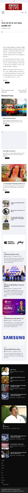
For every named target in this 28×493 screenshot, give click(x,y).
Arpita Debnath (15, 371)
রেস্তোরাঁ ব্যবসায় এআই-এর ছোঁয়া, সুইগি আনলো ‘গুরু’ (14, 318)
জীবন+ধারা (3, 480)
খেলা (2, 475)
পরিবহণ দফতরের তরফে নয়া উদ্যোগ (9, 118)
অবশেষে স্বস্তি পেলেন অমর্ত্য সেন (9, 151)
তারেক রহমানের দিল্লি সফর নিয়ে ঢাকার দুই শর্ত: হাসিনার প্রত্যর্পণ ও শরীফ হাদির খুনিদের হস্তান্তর (17, 218)
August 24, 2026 (17, 288)
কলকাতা (2, 467)
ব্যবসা (5, 252)
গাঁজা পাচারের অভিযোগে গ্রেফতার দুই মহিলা (17, 444)
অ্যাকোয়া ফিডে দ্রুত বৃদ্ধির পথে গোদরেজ (11, 254)
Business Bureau (8, 256)
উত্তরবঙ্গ (2, 465)
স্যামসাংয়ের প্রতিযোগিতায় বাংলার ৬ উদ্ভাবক (12, 349)
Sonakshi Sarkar (15, 446)
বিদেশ (2, 472)
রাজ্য (2, 20)
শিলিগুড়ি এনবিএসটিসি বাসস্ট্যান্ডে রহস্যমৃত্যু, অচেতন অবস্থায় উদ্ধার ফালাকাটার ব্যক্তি (18, 395)
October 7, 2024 (16, 428)
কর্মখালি (2, 482)
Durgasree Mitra (15, 380)
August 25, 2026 (17, 256)
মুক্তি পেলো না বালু (13, 369)
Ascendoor (8, 491)
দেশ (2, 470)
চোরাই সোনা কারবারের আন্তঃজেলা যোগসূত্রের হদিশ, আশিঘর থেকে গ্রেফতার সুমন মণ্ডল (18, 453)
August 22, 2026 (17, 320)
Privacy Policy (6, 484)
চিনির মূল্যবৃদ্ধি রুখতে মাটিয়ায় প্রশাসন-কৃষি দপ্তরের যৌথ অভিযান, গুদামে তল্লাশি (18, 386)
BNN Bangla (14, 489)
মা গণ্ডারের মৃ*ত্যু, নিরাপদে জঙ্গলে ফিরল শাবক (18, 226)
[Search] (25, 12)
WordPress (21, 491)
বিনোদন (2, 477)
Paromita (13, 397)
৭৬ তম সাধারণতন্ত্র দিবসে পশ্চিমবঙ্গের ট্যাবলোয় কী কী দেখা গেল (14, 183)
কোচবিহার (2, 460)
